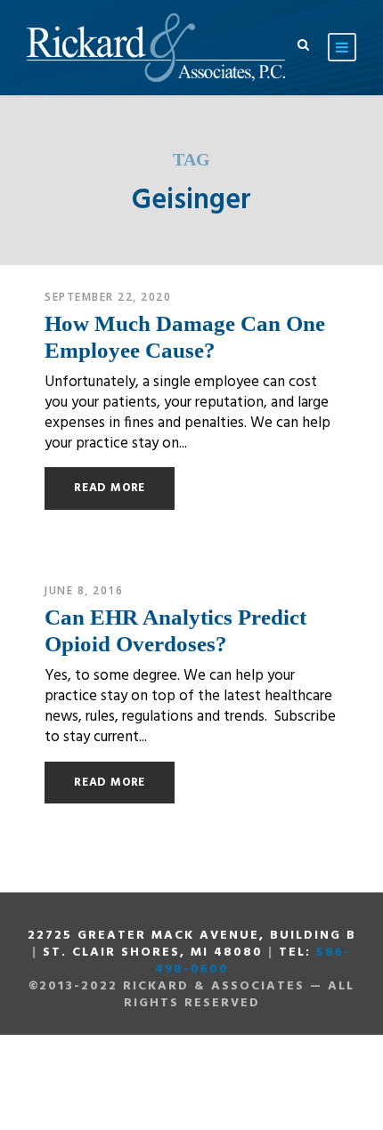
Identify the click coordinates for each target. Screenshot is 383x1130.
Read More (109, 488)
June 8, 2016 (84, 590)
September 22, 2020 (108, 296)
